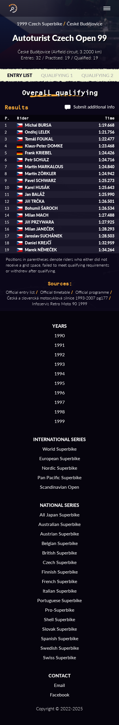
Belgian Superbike (60, 543)
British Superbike (59, 552)
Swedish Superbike (59, 648)
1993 (59, 364)
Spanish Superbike (59, 638)
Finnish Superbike (60, 571)
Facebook (59, 694)
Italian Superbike (60, 590)
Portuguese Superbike (59, 600)
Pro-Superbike (59, 609)
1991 (59, 345)
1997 (59, 402)
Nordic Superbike (59, 467)
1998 (59, 411)
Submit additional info (94, 107)
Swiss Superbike (59, 657)
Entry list (19, 75)
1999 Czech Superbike (39, 23)
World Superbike (59, 448)
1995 (59, 383)
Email (59, 685)
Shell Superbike (59, 619)
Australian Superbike (59, 524)
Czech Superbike (60, 562)
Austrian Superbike (59, 533)
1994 (59, 373)
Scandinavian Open (59, 487)
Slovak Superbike (59, 628)
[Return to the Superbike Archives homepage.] (11, 8)
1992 (59, 354)
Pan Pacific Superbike (59, 477)
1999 (59, 421)
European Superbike (59, 458)
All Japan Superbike (59, 514)
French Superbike (59, 581)
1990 (59, 335)
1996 (59, 392)
